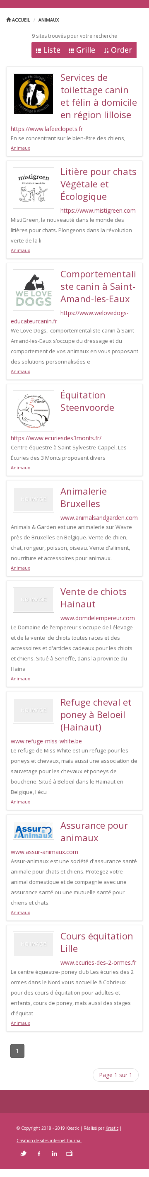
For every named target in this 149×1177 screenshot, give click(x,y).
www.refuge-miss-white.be (46, 741)
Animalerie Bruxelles (83, 497)
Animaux (48, 20)
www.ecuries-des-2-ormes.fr (98, 962)
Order (121, 50)
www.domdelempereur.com (97, 618)
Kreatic (112, 1128)
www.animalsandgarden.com (99, 518)
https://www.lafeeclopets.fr (47, 129)
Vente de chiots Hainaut (93, 597)
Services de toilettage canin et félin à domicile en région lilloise (98, 96)
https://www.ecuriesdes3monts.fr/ (56, 438)
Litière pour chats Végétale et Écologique (98, 183)
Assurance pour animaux (94, 831)
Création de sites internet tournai (49, 1140)
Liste (51, 50)
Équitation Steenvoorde (87, 400)
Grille (85, 50)
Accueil (20, 20)
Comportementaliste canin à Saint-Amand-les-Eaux (98, 286)
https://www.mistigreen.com (98, 210)
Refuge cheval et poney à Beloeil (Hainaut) (96, 714)
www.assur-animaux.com (44, 852)
